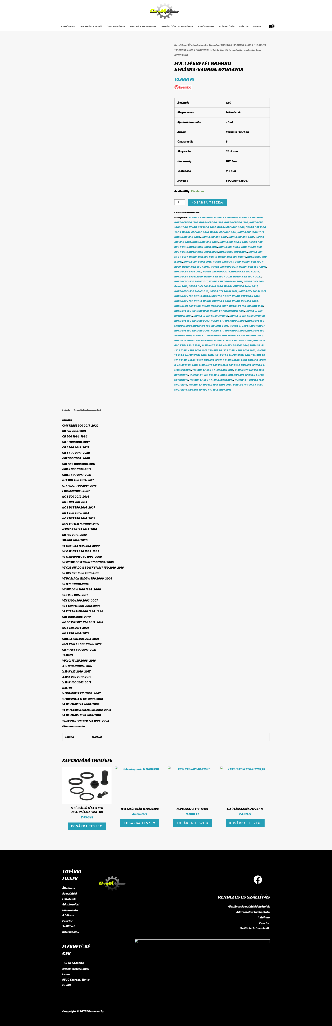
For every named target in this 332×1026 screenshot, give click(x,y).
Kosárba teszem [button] (87, 826)
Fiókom (243, 26)
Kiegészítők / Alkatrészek (177, 26)
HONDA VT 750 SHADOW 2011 (210, 335)
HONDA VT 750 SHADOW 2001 (210, 315)
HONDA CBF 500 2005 (214, 237)
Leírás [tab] (66, 410)
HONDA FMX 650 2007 (215, 306)
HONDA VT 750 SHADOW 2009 (228, 330)
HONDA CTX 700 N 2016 (217, 301)
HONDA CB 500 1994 (201, 217)
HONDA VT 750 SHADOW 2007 (247, 325)
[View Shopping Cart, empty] (270, 26)
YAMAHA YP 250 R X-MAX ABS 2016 (212, 370)
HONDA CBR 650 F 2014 (195, 266)
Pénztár (67, 921)
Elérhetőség (226, 26)
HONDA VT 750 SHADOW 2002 (247, 315)
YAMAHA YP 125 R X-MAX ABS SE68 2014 (225, 345)
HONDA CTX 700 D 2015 (252, 291)
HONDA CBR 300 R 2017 (203, 247)
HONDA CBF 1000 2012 (250, 232)
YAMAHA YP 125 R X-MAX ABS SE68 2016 (231, 350)
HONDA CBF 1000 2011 (223, 232)
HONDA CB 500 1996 (251, 217)
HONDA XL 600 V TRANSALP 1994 (193, 340)
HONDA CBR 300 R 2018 (232, 247)
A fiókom (68, 915)
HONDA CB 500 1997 (186, 222)
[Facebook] (258, 880)
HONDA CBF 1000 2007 (202, 227)
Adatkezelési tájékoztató (253, 912)
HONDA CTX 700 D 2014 (223, 291)
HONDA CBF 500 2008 (205, 242)
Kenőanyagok (206, 26)
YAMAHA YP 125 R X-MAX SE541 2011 (229, 355)
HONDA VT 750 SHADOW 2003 (192, 320)
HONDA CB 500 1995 (226, 217)
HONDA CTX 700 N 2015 (188, 301)
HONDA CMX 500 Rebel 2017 (191, 281)
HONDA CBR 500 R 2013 (233, 251)
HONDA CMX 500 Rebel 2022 (191, 291)
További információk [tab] (87, 410)
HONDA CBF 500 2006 (241, 237)
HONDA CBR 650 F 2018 (216, 271)
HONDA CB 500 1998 (211, 222)
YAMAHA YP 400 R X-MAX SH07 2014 (210, 384)
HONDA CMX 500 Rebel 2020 (206, 286)
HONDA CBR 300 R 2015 (233, 242)
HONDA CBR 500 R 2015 (203, 256)
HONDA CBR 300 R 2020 (203, 251)
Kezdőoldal (68, 26)
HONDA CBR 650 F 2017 (187, 271)
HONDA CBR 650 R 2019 (245, 271)
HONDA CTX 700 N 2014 (246, 296)
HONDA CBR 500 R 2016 (232, 256)
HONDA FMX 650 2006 (187, 306)
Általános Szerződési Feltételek (69, 893)
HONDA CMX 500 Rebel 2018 (225, 281)
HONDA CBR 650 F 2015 (224, 266)
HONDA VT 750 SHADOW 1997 (246, 306)
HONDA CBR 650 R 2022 (247, 276)
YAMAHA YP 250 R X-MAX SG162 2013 (211, 379)
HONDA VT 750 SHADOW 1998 (191, 310)
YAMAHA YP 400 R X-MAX (237, 45)
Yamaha (214, 45)
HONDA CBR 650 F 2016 (252, 266)
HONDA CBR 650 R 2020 (188, 276)
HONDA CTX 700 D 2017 (217, 296)
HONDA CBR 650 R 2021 (218, 276)
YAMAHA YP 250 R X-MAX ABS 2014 (219, 365)
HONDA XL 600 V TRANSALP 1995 (233, 340)
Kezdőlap (180, 45)
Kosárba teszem (207, 202)
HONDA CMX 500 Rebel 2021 (241, 286)
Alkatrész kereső (91, 26)
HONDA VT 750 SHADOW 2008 (192, 330)
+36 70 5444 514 (73, 963)
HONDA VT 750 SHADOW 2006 (210, 325)
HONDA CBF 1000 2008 (231, 227)
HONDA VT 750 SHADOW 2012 (245, 335)
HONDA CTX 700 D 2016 (188, 296)
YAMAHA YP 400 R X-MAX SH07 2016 (209, 389)
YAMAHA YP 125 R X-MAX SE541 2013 (225, 360)
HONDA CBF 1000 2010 (195, 232)
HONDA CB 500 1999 (236, 222)
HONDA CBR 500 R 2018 (197, 261)
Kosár (257, 26)
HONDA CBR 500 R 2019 (227, 261)
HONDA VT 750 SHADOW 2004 (228, 320)
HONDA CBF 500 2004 (187, 237)
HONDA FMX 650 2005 (245, 301)
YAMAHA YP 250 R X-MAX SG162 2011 (211, 375)
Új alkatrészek (116, 26)
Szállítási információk (255, 928)
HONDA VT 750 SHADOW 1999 (227, 310)
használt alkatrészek (143, 26)
